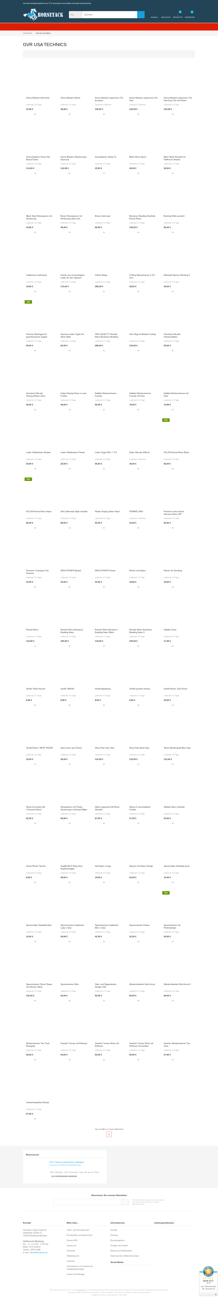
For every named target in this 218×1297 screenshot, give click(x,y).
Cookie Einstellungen (76, 1274)
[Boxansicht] (188, 54)
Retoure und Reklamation (121, 1251)
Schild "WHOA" (68, 689)
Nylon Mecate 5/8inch (139, 452)
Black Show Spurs (137, 157)
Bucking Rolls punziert (174, 216)
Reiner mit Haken (137, 570)
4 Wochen (107, 105)
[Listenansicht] (192, 54)
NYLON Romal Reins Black (176, 452)
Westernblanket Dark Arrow (142, 984)
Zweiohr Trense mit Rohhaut (74, 1043)
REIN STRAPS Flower (105, 570)
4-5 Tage (38, 105)
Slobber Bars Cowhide (174, 807)
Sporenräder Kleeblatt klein (39, 925)
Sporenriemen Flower (139, 925)
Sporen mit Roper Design (141, 866)
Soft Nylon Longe (103, 866)
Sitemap (114, 1235)
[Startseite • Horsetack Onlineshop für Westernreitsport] (43, 14)
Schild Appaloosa (103, 689)
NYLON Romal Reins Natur (39, 511)
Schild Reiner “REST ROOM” (39, 748)
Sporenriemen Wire (70, 984)
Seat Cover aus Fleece (71, 748)
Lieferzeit (71, 1261)
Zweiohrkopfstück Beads (37, 1102)
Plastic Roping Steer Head (107, 511)
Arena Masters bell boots (38, 98)
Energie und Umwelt (119, 1245)
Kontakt (113, 1230)
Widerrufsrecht (73, 1256)
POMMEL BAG (136, 511)
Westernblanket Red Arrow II (177, 984)
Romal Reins (32, 629)
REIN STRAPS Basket (71, 570)
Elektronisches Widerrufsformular (124, 1256)
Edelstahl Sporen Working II (177, 275)
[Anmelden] (124, 1202)
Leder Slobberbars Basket (38, 452)
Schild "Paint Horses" (36, 689)
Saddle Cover (170, 629)
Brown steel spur (103, 216)
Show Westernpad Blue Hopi (177, 748)
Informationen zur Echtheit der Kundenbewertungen (65, 1165)
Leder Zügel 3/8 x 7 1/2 (106, 452)
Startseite (71, 1251)
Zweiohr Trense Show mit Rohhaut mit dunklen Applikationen (141, 1046)
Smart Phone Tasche (36, 866)
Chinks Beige (101, 275)
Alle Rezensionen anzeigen (64, 1176)
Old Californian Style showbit (74, 511)
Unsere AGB (72, 1240)
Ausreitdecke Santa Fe (105, 157)
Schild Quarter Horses (139, 689)
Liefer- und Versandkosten (78, 1230)
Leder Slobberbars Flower (73, 452)
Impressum (71, 1245)
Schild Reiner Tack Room (175, 689)
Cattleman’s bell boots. (36, 275)
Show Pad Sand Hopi (139, 748)
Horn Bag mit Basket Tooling (142, 334)
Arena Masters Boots (70, 98)
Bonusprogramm (117, 1240)
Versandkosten (81, 1290)
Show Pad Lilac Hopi (104, 748)
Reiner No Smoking (173, 570)
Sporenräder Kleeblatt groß (176, 866)
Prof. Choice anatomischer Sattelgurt (66, 1162)
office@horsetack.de (38, 1252)
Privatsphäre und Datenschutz (80, 1235)
